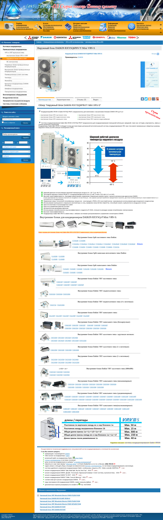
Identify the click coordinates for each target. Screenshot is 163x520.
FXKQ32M (61, 350)
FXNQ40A (89, 328)
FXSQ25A (81, 399)
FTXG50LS (99, 244)
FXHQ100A (66, 294)
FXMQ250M (75, 412)
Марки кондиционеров (81, 27)
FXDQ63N (85, 387)
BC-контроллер (12, 62)
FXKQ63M (75, 350)
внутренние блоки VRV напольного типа (92, 117)
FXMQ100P (117, 409)
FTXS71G (116, 247)
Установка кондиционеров (52, 25)
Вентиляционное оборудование (15, 95)
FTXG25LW (115, 244)
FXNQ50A (96, 328)
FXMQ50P (95, 409)
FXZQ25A (66, 372)
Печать (154, 54)
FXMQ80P (110, 409)
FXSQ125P (124, 396)
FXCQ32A (68, 359)
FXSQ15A (68, 399)
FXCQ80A (68, 362)
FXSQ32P (82, 396)
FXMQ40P (88, 409)
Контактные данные (144, 25)
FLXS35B (61, 256)
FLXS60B (61, 259)
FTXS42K (96, 247)
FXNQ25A (75, 328)
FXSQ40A (95, 399)
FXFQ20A (54, 337)
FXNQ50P (97, 325)
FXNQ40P (90, 325)
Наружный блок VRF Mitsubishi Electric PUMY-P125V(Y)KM (60, 495)
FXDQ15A (71, 384)
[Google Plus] (157, 98)
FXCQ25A (61, 359)
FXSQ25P (75, 396)
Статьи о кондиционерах (82, 31)
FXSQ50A (102, 399)
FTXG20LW (107, 244)
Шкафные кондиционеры (14, 88)
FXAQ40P (67, 285)
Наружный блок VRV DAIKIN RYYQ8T (53, 507)
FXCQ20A (54, 359)
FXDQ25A (85, 384)
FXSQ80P (110, 396)
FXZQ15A (53, 372)
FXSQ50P (96, 396)
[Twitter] (146, 98)
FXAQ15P (60, 282)
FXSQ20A (74, 399)
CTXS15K (75, 240)
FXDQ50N (78, 387)
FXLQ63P (86, 316)
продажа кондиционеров (111, 516)
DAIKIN (80, 57)
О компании (112, 25)
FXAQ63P (81, 285)
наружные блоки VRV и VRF (17, 59)
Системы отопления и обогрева (15, 104)
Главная (39, 42)
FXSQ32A (88, 399)
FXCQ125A (75, 362)
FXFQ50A (54, 340)
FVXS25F (66, 269)
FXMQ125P (125, 409)
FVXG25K (86, 269)
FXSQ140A (138, 399)
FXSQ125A (130, 399)
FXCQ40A (75, 359)
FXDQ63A (113, 384)
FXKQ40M (68, 350)
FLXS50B (54, 259)
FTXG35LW (123, 244)
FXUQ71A (53, 305)
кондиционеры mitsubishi (82, 516)
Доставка (46, 31)
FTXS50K (102, 247)
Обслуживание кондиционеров (48, 28)
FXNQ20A (68, 328)
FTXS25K (82, 247)
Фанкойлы (8, 81)
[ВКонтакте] (142, 98)
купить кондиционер (74, 515)
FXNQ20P (68, 325)
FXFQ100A (75, 340)
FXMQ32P (81, 409)
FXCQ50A (54, 362)
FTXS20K (75, 247)
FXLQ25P (59, 316)
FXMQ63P (103, 409)
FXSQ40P (89, 396)
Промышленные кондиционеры (15, 49)
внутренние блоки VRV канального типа (54, 119)
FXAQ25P (74, 282)
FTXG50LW (131, 244)
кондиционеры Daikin (132, 515)
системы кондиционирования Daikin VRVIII (142, 443)
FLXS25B (54, 256)
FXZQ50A (66, 375)
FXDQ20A (78, 384)
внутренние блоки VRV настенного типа (54, 115)
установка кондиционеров (82, 462)
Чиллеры (8, 78)
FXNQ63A (103, 328)
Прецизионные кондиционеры (16, 92)
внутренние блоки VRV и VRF (17, 56)
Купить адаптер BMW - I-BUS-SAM (68, 517)
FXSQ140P (132, 396)
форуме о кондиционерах (93, 466)
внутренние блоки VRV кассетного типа (91, 115)
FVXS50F (80, 269)
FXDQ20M (93, 387)
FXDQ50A (106, 384)
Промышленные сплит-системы (16, 74)
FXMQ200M (67, 412)
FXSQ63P (103, 396)
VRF (34, 516)
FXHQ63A (59, 294)
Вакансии (111, 27)
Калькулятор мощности (24, 29)
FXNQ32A (82, 328)
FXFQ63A (61, 340)
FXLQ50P (79, 316)
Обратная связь (142, 27)
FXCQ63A (61, 362)
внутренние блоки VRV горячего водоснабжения (94, 119)
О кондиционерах (22, 27)
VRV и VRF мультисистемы (14, 52)
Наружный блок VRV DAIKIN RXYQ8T (53, 509)
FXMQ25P (74, 409)
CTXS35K (82, 240)
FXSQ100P (117, 396)
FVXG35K (93, 269)
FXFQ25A (61, 337)
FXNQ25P (75, 325)
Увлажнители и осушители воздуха (16, 101)
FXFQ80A (68, 340)
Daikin (68, 455)
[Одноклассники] (149, 98)
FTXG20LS (75, 244)
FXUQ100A (60, 305)
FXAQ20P (67, 282)
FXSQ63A (109, 399)
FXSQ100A (123, 399)
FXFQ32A (68, 337)
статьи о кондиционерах (53, 460)
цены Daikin (79, 458)
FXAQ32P (60, 285)
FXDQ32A (92, 384)
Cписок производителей (10, 138)
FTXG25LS (83, 244)
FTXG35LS (91, 244)
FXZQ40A (59, 375)
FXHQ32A (52, 294)
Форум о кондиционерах (117, 31)
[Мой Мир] (153, 98)
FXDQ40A (99, 384)
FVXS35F (73, 269)
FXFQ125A (82, 340)
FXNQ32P (82, 325)
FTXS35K (89, 247)
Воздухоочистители (10, 98)
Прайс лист (77, 25)
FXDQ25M (100, 387)
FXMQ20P (66, 409)
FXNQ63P (104, 325)
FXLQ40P (73, 316)
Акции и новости (79, 29)
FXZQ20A (59, 372)
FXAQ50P (74, 285)
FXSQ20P (68, 396)
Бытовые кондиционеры (12, 46)
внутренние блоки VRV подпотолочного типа (55, 117)
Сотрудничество (143, 29)
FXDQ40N (71, 387)
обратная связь (71, 464)
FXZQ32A (53, 375)
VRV (140, 515)
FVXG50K (100, 269)
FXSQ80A (116, 399)
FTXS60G (109, 247)
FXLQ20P (52, 316)
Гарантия (111, 29)
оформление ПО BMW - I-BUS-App (102, 517)
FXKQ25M (54, 350)
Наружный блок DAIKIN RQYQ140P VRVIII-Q (55, 498)
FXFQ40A (75, 337)
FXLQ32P (66, 316)
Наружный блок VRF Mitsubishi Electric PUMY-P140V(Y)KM (60, 501)
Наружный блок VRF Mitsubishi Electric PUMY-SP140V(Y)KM (60, 504)
